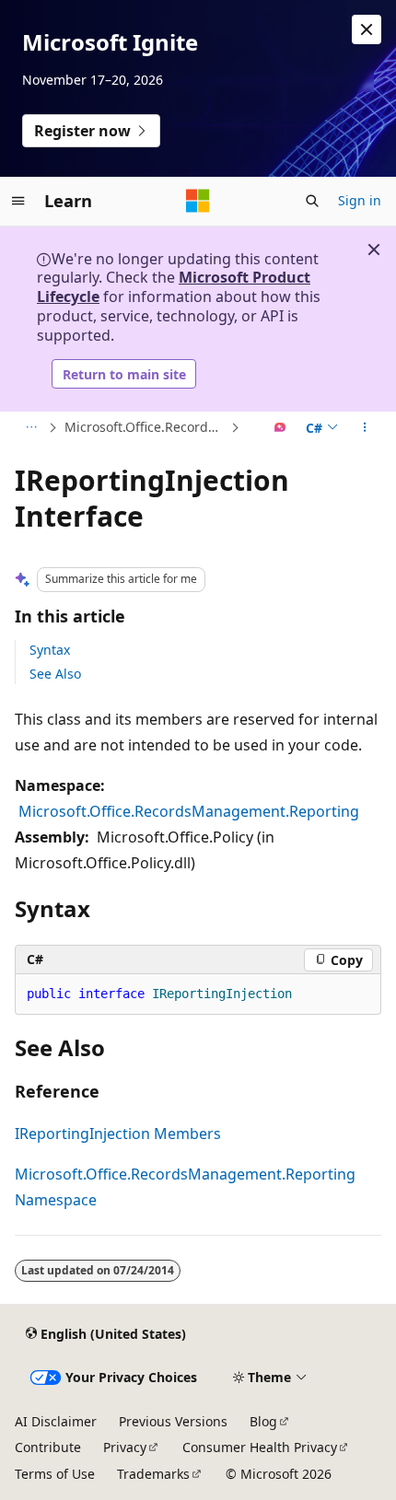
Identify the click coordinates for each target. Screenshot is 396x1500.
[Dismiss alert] (366, 29)
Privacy (124, 1447)
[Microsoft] (198, 201)
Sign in (359, 200)
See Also (55, 673)
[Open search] (312, 200)
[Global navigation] (18, 200)
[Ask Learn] (280, 428)
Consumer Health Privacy (259, 1447)
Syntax (49, 649)
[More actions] (365, 428)
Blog (263, 1421)
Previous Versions (173, 1421)
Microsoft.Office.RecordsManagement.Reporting (188, 811)
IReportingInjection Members (118, 1133)
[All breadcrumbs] (31, 428)
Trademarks (153, 1474)
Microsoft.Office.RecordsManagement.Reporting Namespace (145, 427)
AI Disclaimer (56, 1421)
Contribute (48, 1447)
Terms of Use (55, 1474)
